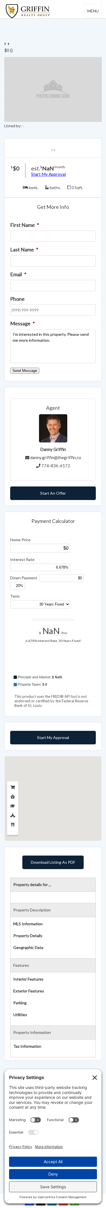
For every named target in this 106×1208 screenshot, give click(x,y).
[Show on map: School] (12, 804)
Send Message (24, 371)
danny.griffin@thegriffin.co (55, 457)
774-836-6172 (55, 465)
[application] (53, 667)
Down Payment (23, 577)
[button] (53, 677)
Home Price (20, 539)
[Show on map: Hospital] (12, 795)
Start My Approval (48, 174)
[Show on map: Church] (12, 814)
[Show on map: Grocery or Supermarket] (12, 786)
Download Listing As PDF (53, 862)
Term (15, 596)
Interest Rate (22, 559)
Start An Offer (53, 493)
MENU (93, 10)
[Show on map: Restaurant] (12, 823)
